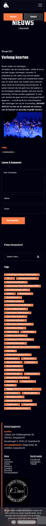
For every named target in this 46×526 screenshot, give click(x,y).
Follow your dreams (16, 335)
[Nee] (43, 516)
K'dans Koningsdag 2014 (18, 355)
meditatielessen (14, 370)
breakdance (25, 294)
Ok (14, 522)
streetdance (12, 393)
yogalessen (12, 404)
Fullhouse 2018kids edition (19, 339)
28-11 (9, 278)
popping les (27, 381)
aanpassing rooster (16, 282)
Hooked (33, 17)
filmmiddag (28, 332)
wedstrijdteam (30, 393)
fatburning (12, 332)
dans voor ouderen (16, 316)
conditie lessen (14, 301)
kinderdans (29, 358)
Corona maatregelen (16, 309)
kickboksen (12, 358)
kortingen (30, 362)
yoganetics (29, 404)
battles (10, 294)
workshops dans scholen (18, 401)
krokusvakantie (13, 366)
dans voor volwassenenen (19, 324)
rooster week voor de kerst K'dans (19, 389)
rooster (10, 385)
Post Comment (13, 221)
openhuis (11, 381)
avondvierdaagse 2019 (17, 290)
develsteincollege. (15, 328)
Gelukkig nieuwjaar (15, 343)
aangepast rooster (27, 278)
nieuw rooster (13, 374)
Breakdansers (13, 297)
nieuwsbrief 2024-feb (17, 377)
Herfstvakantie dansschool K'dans (22, 347)
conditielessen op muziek (19, 305)
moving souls (8, 152)
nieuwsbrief (32, 374)
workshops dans (14, 397)
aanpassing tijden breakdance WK (22, 286)
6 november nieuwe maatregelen (22, 274)
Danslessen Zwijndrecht (18, 313)
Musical (13, 17)
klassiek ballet (13, 362)
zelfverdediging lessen (17, 408)
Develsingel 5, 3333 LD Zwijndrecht (22, 441)
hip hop (10, 351)
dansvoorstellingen (15, 320)
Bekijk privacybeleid (27, 522)
